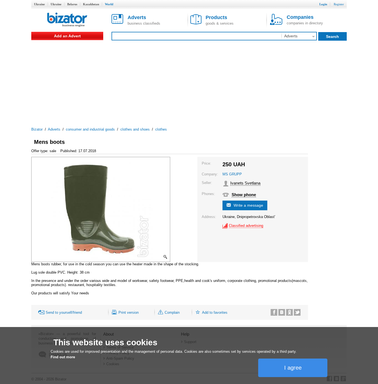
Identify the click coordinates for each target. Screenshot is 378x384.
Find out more (63, 357)
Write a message (248, 205)
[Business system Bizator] (67, 20)
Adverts (54, 129)
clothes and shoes (135, 129)
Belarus (72, 4)
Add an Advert (67, 36)
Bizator (37, 129)
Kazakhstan (91, 4)
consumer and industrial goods (90, 129)
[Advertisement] (189, 81)
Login (323, 4)
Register (339, 4)
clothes (161, 129)
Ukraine (39, 4)
